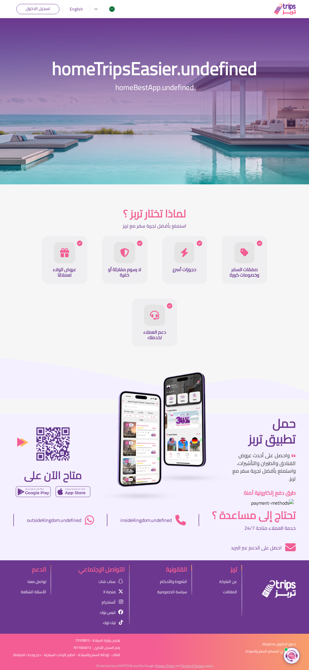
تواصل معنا (36, 581)
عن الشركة (228, 581)
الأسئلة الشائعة (33, 591)
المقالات (230, 591)
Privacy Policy (165, 666)
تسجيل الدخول (38, 8)
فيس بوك (108, 612)
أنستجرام (109, 602)
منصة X (109, 591)
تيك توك (109, 622)
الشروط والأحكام (173, 581)
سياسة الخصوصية (172, 591)
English (76, 9)
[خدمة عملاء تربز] (291, 655)
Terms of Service (193, 666)
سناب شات (107, 581)
